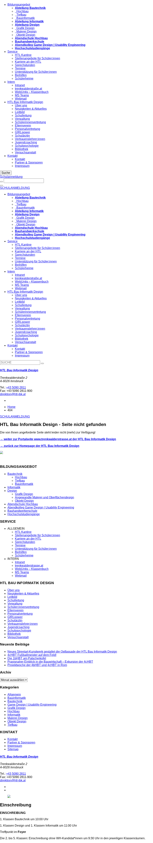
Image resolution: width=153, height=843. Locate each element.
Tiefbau (20, 14)
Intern (11, 81)
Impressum (22, 165)
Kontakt (12, 155)
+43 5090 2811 (16, 387)
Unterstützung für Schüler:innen (36, 71)
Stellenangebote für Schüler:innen (37, 58)
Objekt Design (25, 34)
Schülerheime (24, 78)
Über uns (21, 105)
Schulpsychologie (27, 145)
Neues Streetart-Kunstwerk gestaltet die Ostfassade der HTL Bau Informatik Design (62, 651)
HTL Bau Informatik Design (25, 102)
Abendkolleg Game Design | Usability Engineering (40, 507)
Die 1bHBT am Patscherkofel (26, 658)
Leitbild (20, 112)
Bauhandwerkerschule (22, 510)
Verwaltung (22, 118)
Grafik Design (25, 28)
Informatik (13, 487)
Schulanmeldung (11, 176)
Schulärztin (22, 135)
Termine (20, 68)
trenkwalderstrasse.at (29, 565)
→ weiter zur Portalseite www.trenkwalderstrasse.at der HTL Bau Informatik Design (58, 439)
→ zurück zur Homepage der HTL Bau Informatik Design (39, 445)
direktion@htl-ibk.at (13, 394)
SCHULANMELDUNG (15, 187)
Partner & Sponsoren (29, 162)
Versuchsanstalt (25, 152)
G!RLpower (22, 132)
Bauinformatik (25, 18)
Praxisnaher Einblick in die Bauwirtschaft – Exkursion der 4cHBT (50, 661)
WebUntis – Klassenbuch (32, 92)
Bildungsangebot (18, 4)
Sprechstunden (25, 65)
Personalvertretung (27, 128)
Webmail (21, 98)
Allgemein (14, 694)
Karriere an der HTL (28, 61)
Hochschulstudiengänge (23, 514)
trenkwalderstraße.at (28, 88)
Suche (5, 172)
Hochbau (22, 11)
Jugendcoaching (26, 142)
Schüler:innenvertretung (23, 607)
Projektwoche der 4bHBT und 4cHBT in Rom (37, 665)
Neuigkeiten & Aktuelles (31, 108)
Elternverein (23, 125)
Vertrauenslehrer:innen (30, 139)
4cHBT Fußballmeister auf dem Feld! (31, 655)
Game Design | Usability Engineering (32, 704)
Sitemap (12, 749)
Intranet (20, 85)
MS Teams (22, 95)
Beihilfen (21, 75)
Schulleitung (23, 115)
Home (11, 406)
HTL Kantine (23, 55)
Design (12, 490)
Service (12, 51)
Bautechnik (14, 473)
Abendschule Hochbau (22, 504)
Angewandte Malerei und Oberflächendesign (44, 497)
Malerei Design (26, 31)
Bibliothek (21, 149)
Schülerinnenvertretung (30, 122)
